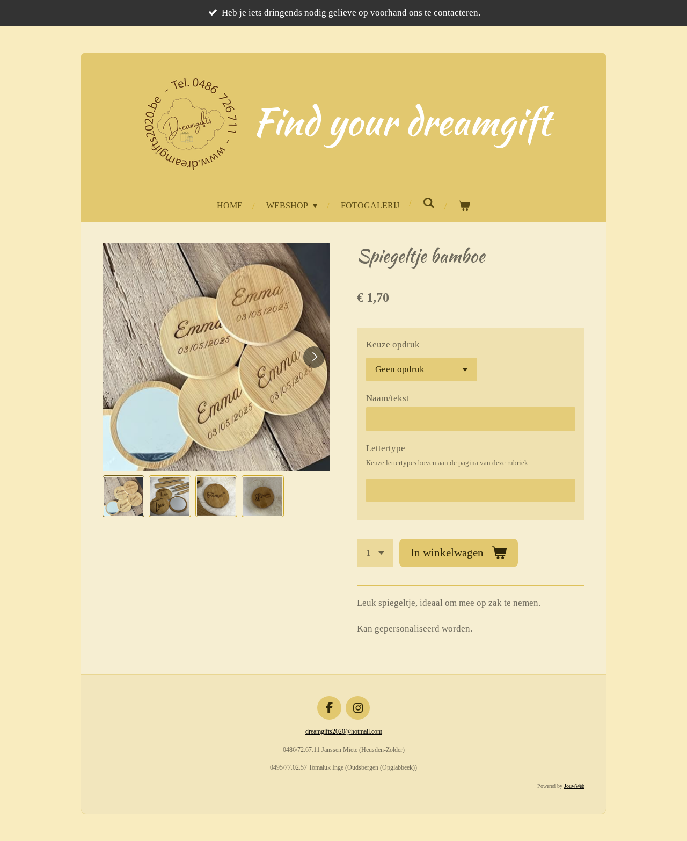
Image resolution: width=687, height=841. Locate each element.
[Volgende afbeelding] (314, 357)
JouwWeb (574, 786)
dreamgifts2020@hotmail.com (343, 731)
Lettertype (385, 448)
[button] (123, 496)
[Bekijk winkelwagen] (464, 205)
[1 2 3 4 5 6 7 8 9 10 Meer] (375, 553)
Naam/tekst (387, 398)
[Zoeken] (428, 203)
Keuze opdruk (393, 344)
